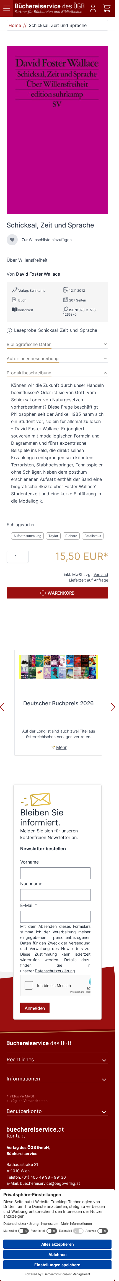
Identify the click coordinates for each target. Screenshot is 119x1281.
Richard (71, 536)
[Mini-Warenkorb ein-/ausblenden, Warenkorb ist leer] (107, 8)
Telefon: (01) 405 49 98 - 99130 (36, 1177)
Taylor (53, 536)
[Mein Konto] (93, 8)
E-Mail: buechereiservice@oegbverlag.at (43, 1183)
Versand (101, 574)
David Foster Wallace (38, 274)
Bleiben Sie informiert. (41, 817)
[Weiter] (113, 707)
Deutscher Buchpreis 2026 (58, 703)
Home (15, 25)
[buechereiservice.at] (57, 1129)
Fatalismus (92, 536)
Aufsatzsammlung (27, 536)
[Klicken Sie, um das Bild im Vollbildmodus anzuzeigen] (57, 130)
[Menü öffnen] (6, 8)
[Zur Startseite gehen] (49, 8)
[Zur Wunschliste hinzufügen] (12, 239)
